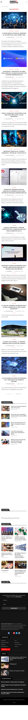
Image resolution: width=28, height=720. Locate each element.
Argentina (3, 640)
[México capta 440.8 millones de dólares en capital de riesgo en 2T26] (5, 424)
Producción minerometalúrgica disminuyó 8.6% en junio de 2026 (18, 415)
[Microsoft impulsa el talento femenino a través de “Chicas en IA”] (14, 138)
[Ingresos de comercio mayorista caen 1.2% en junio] (5, 408)
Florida (16, 646)
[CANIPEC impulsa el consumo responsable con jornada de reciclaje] (21, 531)
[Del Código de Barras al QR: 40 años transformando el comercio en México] (21, 547)
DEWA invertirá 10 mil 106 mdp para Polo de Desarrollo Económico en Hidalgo (18, 441)
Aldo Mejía (9, 271)
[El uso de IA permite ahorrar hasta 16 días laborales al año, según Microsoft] (14, 292)
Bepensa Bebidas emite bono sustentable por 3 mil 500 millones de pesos (20, 572)
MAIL (9, 649)
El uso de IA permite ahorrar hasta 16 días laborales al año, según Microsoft (14, 307)
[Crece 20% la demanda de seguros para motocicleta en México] (5, 433)
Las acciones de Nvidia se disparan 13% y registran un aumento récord (14, 380)
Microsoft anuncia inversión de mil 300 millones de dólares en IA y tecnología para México (14, 267)
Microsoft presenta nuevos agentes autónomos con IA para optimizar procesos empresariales (14, 191)
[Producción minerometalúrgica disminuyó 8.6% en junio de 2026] (5, 416)
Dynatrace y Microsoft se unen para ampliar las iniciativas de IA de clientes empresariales (14, 73)
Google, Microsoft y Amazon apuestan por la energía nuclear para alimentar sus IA (14, 229)
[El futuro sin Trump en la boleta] (5, 672)
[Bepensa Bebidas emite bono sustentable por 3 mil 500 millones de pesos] (21, 565)
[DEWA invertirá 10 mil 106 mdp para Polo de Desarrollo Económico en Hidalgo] (5, 441)
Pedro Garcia (11, 37)
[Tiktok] (19, 633)
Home (14, 702)
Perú (16, 640)
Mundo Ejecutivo (10, 77)
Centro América (18, 644)
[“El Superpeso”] (7, 565)
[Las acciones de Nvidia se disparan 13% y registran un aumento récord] (14, 365)
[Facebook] (9, 633)
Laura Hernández (10, 155)
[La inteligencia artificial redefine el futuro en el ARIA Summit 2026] (14, 20)
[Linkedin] (17, 633)
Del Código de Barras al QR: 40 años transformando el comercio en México (20, 555)
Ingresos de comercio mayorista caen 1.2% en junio (18, 407)
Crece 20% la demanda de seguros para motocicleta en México (17, 433)
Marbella (3, 644)
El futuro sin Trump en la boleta (17, 670)
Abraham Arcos (9, 118)
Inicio (2, 6)
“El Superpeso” (5, 570)
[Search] (26, 2)
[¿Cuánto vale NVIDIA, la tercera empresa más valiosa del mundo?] (14, 328)
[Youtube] (14, 633)
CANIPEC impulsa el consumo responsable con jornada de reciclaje (20, 538)
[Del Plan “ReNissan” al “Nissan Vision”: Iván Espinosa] (7, 531)
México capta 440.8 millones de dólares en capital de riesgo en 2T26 (18, 424)
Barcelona (17, 642)
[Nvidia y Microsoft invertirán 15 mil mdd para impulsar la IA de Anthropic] (14, 100)
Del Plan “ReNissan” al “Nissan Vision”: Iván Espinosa (6, 538)
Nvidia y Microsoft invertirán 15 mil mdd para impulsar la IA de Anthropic (14, 115)
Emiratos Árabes (4, 642)
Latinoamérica (4, 646)
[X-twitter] (11, 633)
